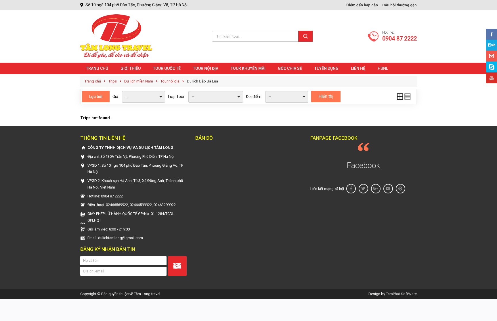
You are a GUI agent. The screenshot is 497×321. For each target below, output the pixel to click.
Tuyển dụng (326, 68)
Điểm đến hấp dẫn (362, 5)
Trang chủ (97, 68)
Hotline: (399, 36)
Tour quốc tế (167, 68)
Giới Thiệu (131, 68)
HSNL (383, 68)
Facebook (363, 165)
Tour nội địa (205, 68)
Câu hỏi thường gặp (399, 5)
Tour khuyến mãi (248, 68)
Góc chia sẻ (290, 68)
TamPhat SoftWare (401, 294)
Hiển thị (325, 96)
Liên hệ (358, 68)
